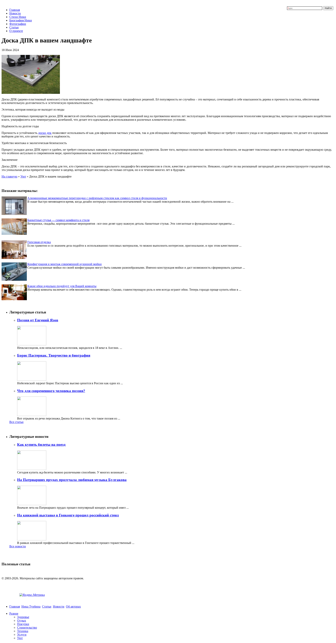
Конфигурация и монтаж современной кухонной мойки (64, 264)
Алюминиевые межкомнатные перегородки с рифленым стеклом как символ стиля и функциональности (97, 198)
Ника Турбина (30, 606)
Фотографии (17, 24)
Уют (23, 176)
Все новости (17, 546)
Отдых (21, 620)
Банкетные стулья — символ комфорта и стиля (58, 220)
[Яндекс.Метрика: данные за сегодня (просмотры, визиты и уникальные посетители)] (32, 595)
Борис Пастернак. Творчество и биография (53, 355)
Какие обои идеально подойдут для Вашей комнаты (61, 286)
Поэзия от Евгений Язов (37, 320)
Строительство (27, 627)
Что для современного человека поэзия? (51, 391)
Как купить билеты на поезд (41, 444)
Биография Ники (20, 20)
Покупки (23, 624)
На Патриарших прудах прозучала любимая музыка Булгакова (72, 480)
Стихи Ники (17, 16)
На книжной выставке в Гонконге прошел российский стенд (68, 515)
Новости (15, 13)
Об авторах (73, 606)
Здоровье (23, 617)
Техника (22, 631)
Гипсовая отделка (39, 242)
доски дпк (45, 133)
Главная (14, 9)
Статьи (14, 27)
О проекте (16, 31)
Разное (13, 613)
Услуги (21, 634)
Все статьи (16, 422)
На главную (9, 176)
